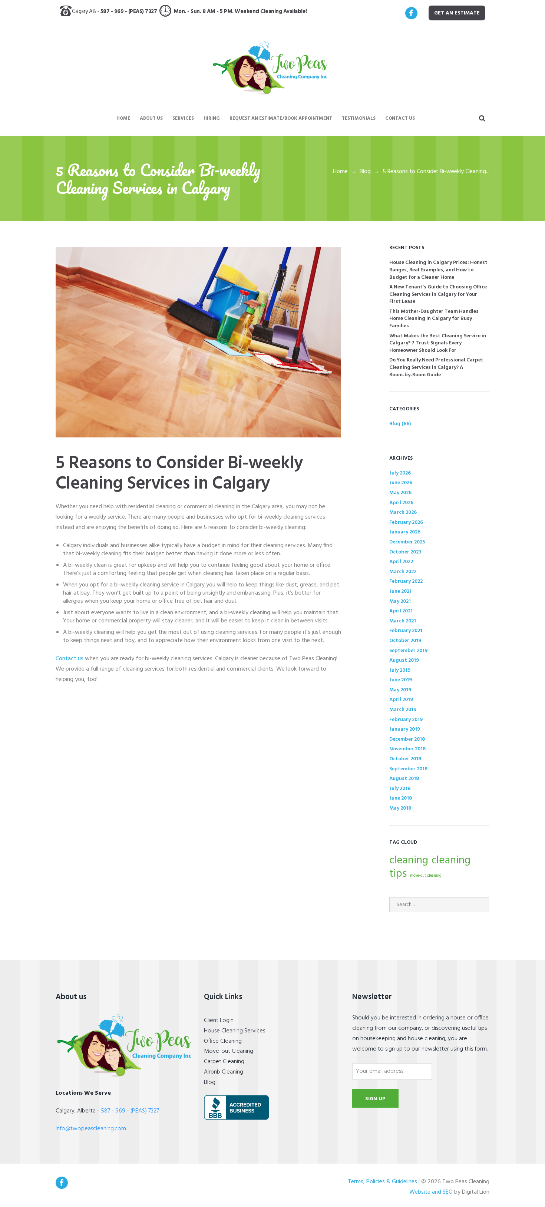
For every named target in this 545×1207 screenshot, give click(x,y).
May (400, 493)
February (406, 522)
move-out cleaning (426, 876)
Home (340, 171)
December (407, 542)
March (403, 512)
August (404, 660)
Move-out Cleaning (228, 1051)
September (408, 651)
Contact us (69, 659)
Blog (365, 171)
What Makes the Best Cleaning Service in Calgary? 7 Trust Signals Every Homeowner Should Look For (437, 343)
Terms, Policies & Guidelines (382, 1182)
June (400, 483)
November (407, 749)
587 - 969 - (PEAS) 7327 (130, 11)
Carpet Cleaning (224, 1062)
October (405, 552)
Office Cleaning (223, 1041)
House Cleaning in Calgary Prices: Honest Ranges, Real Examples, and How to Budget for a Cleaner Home (438, 269)
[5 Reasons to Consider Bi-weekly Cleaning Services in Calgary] (198, 342)
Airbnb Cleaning (223, 1072)
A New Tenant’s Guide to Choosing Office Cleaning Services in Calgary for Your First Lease (438, 294)
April (401, 503)
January (404, 532)
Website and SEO (431, 1192)
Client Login (219, 1020)
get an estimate (457, 13)
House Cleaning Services (234, 1031)
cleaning (408, 860)
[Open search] (482, 119)
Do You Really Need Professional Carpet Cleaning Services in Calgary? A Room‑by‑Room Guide (436, 367)
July (400, 473)
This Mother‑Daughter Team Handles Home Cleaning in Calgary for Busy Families (434, 318)
